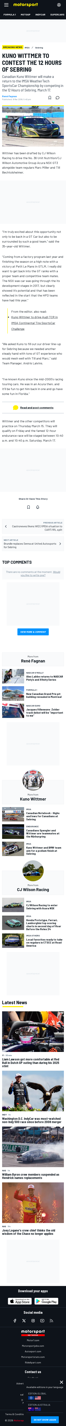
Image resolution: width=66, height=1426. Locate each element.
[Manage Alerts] (37, 507)
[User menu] (58, 4)
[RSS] (51, 1320)
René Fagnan (9, 96)
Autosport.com (33, 1351)
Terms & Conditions (15, 1414)
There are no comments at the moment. (33, 573)
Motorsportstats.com (33, 1356)
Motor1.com (33, 1340)
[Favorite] (49, 97)
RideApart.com (33, 1362)
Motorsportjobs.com (33, 1345)
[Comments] (58, 97)
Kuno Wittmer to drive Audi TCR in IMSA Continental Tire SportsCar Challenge (34, 323)
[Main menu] (6, 5)
